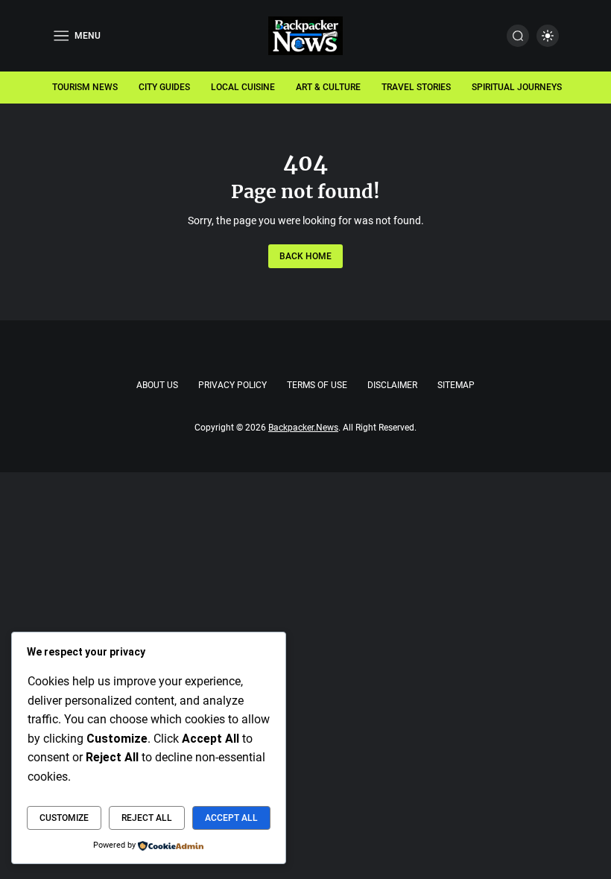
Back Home (305, 256)
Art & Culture (328, 87)
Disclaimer (392, 385)
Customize (64, 818)
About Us (157, 385)
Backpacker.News (303, 427)
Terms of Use (317, 385)
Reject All (146, 818)
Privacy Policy (232, 385)
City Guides (164, 87)
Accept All (231, 818)
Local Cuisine (243, 87)
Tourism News (85, 87)
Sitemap (456, 385)
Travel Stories (416, 87)
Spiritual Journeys (517, 87)
